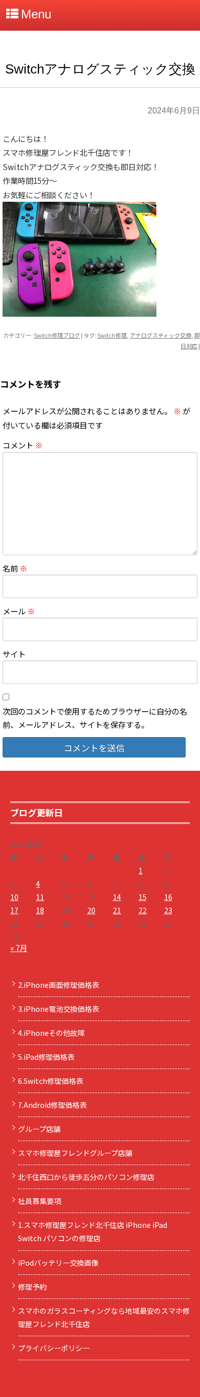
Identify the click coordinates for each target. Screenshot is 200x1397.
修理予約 (32, 1287)
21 (117, 910)
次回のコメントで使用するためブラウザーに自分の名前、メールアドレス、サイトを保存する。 (95, 717)
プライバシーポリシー (54, 1348)
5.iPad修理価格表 (46, 1057)
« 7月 (18, 947)
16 (168, 897)
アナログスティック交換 (160, 335)
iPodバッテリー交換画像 (58, 1263)
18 (40, 910)
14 (117, 897)
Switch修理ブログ (57, 335)
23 (168, 910)
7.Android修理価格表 (52, 1105)
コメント (23, 445)
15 (142, 897)
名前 (15, 568)
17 (14, 910)
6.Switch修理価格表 (50, 1081)
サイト (14, 653)
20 (91, 910)
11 (40, 897)
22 (142, 910)
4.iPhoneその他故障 (51, 1033)
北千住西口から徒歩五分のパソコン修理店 (86, 1177)
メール (19, 611)
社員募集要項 (39, 1201)
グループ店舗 (39, 1129)
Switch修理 (112, 335)
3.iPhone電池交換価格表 (58, 1009)
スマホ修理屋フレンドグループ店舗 (75, 1153)
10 (14, 897)
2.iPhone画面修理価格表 (58, 985)
